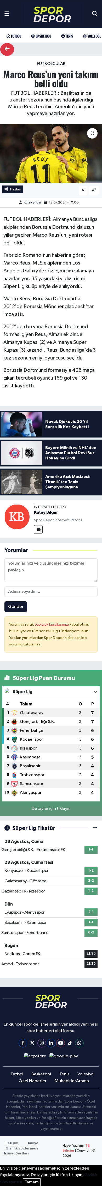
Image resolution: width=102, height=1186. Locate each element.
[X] (32, 1043)
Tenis (69, 36)
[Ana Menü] (6, 14)
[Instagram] (41, 1043)
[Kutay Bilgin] (17, 516)
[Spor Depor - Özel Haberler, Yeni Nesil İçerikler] (52, 14)
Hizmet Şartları (15, 1153)
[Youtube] (60, 1043)
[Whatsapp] (79, 1043)
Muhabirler (65, 1081)
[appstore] (35, 1057)
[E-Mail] (38, 529)
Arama (82, 1081)
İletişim (11, 1143)
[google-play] (63, 1057)
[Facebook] (23, 1043)
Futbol (15, 36)
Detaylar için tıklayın (51, 808)
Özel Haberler (33, 1081)
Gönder (16, 606)
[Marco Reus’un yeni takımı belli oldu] (51, 153)
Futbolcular (51, 64)
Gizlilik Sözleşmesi (21, 1148)
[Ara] (95, 14)
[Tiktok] (70, 1043)
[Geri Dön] (7, 49)
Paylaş (15, 189)
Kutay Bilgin (32, 202)
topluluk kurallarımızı (52, 624)
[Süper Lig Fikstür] (95, 828)
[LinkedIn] (51, 1043)
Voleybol (93, 36)
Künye (33, 1143)
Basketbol (43, 36)
